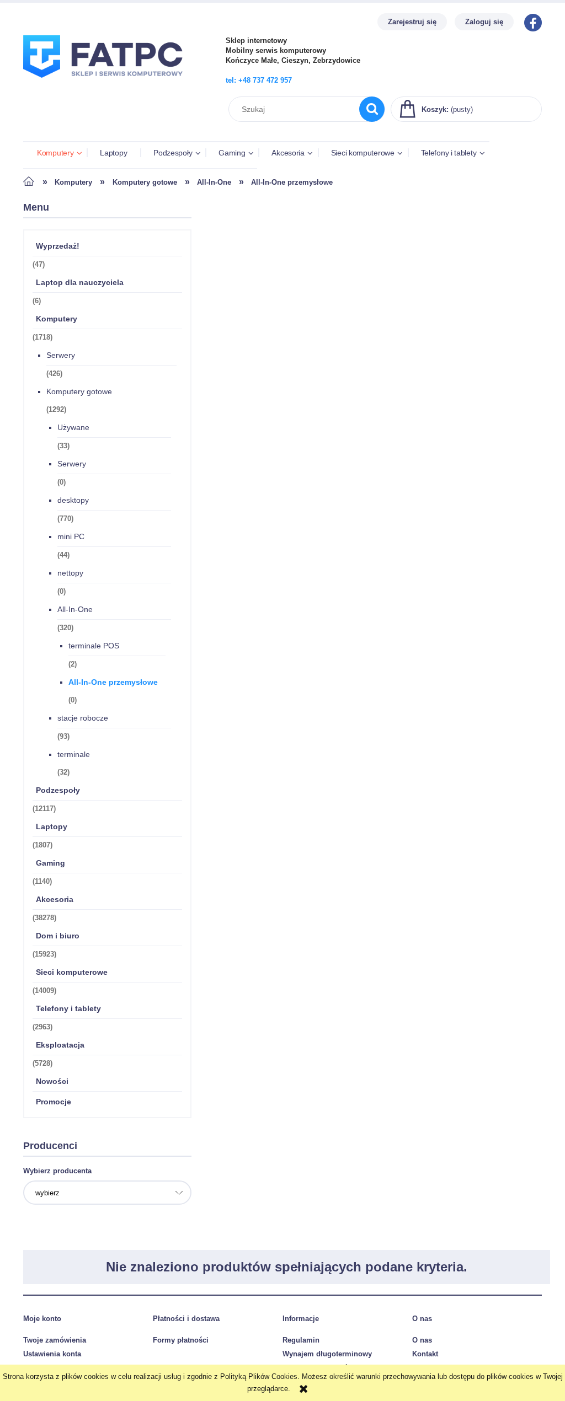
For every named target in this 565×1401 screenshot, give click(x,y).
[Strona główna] (108, 84)
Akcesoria (54, 899)
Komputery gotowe (79, 391)
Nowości (52, 1081)
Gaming (50, 862)
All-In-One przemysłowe (113, 682)
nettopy (70, 572)
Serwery (60, 355)
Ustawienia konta (52, 1354)
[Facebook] (530, 22)
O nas (422, 1340)
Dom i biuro (57, 935)
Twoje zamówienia (54, 1340)
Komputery (56, 318)
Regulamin (300, 1340)
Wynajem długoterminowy (327, 1354)
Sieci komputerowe (72, 972)
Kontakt (425, 1354)
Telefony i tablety (68, 1008)
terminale (73, 754)
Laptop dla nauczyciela (80, 282)
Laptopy (51, 826)
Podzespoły (58, 790)
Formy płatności (181, 1340)
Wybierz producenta (57, 1171)
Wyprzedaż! (57, 245)
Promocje (53, 1101)
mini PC (70, 536)
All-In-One (75, 609)
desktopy (73, 500)
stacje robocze (82, 717)
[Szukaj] (372, 109)
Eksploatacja (60, 1044)
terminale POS (93, 645)
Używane (73, 427)
